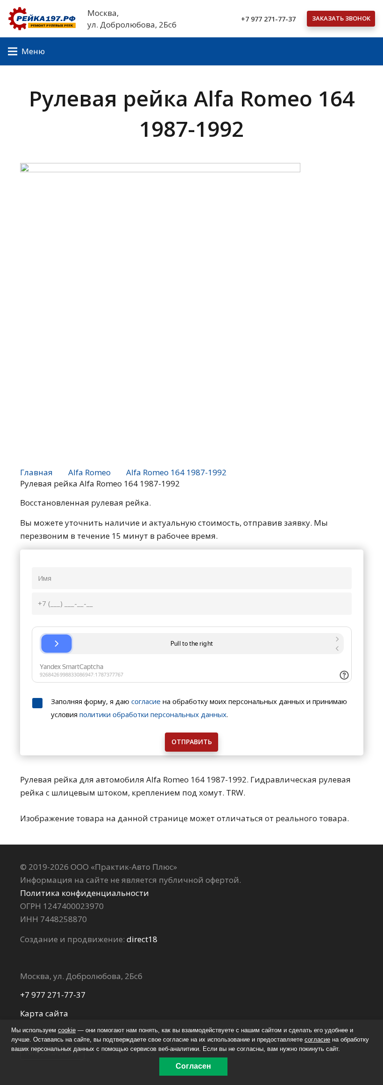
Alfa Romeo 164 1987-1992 (176, 472)
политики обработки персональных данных (153, 714)
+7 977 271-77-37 (52, 994)
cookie (67, 1030)
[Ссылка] (42, 18)
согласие (146, 701)
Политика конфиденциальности (84, 893)
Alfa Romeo (89, 472)
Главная (36, 472)
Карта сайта (44, 1013)
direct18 (142, 939)
